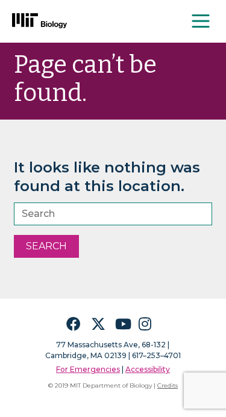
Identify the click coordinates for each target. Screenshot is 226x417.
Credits (167, 385)
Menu (201, 21)
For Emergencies (88, 369)
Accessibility (147, 369)
